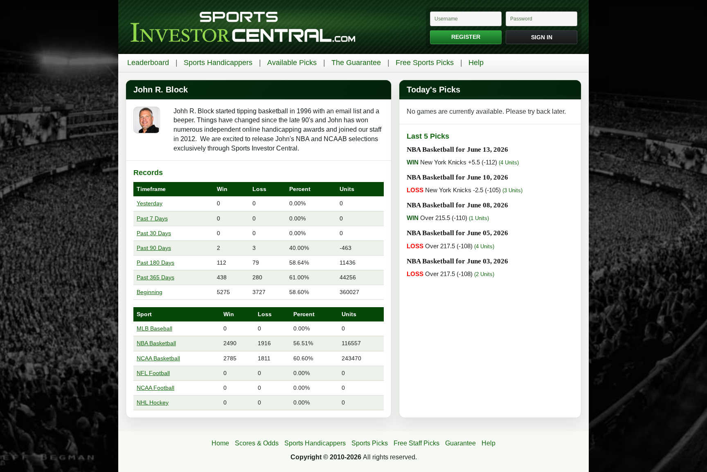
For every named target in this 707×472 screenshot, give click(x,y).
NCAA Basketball (158, 358)
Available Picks (292, 62)
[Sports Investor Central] (242, 27)
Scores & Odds (257, 443)
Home (220, 443)
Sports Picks (369, 443)
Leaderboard (148, 62)
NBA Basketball (156, 343)
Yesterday (149, 203)
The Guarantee (356, 62)
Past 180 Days (155, 262)
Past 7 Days (152, 218)
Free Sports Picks (425, 62)
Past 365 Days (155, 277)
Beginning (149, 292)
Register (465, 37)
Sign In (541, 37)
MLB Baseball (154, 328)
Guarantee (460, 443)
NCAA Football (155, 387)
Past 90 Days (154, 248)
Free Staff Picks (416, 443)
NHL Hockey (153, 402)
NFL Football (153, 373)
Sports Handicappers (218, 62)
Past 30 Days (154, 233)
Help (476, 62)
